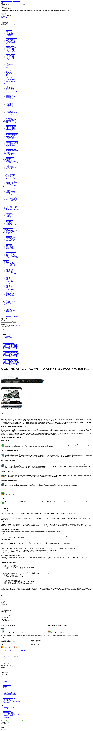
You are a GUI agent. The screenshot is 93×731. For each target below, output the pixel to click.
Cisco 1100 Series (9, 32)
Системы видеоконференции (9, 135)
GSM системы (6, 304)
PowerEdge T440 (9, 272)
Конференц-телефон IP (10, 163)
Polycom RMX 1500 (10, 154)
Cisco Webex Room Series (11, 137)
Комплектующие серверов (8, 291)
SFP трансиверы (9, 66)
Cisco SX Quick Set (10, 138)
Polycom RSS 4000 (9, 158)
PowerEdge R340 (9, 278)
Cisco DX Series (9, 139)
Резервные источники (10, 120)
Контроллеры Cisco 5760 (11, 127)
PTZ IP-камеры (9, 236)
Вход (2, 2)
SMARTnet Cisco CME (10, 255)
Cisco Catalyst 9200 (10, 55)
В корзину (3, 414)
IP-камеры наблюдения (8, 232)
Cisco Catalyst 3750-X (10, 54)
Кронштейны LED (10, 177)
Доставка (14, 1)
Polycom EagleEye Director (11, 183)
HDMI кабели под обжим (11, 178)
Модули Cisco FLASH (10, 79)
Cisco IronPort (6, 260)
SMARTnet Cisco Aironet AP (12, 258)
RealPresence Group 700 (11, 149)
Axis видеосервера (10, 242)
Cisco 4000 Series (9, 36)
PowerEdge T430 (9, 271)
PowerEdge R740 (9, 287)
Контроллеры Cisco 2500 (11, 123)
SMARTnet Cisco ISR (10, 253)
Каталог (6, 325)
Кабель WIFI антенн (10, 117)
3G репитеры (8, 308)
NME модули (8, 71)
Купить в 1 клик (4, 415)
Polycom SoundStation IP (11, 161)
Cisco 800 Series (9, 30)
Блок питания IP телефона (11, 199)
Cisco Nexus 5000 (9, 63)
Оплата (10, 1)
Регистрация (3, 16)
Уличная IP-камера (10, 248)
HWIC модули (9, 70)
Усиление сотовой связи (8, 700)
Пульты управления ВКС (11, 185)
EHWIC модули (9, 68)
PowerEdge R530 (9, 281)
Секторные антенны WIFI (11, 88)
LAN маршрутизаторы (10, 39)
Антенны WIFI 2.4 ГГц (10, 94)
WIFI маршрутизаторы (10, 41)
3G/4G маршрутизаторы (11, 42)
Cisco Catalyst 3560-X (10, 50)
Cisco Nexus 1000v (9, 64)
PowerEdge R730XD (10, 288)
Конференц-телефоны (7, 159)
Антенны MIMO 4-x (10, 99)
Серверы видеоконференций (9, 153)
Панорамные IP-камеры (11, 237)
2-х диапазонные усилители (12, 313)
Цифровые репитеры (10, 310)
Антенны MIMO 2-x (10, 97)
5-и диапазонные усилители (12, 316)
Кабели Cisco (8, 80)
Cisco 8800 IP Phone (10, 190)
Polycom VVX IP (9, 193)
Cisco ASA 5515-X (9, 214)
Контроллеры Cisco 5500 (11, 126)
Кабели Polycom (9, 184)
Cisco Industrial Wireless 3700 (12, 112)
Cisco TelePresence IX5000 (11, 144)
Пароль (22, 4)
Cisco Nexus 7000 (9, 62)
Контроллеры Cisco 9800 (11, 129)
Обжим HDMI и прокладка (9, 698)
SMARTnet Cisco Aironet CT (12, 257)
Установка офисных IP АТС (9, 696)
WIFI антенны (6, 83)
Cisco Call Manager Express (11, 206)
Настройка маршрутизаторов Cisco (10, 692)
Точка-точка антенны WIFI (11, 91)
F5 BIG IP (8, 302)
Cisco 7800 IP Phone (10, 189)
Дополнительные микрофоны (12, 166)
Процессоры (8, 292)
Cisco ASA (5, 208)
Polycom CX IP (9, 194)
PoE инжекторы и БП (10, 118)
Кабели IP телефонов (10, 202)
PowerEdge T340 (9, 270)
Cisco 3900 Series (9, 35)
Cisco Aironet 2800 (9, 104)
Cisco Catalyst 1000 (10, 46)
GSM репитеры (9, 307)
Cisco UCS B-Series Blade (11, 264)
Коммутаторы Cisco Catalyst (9, 44)
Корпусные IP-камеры (10, 239)
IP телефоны (5, 186)
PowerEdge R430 (9, 279)
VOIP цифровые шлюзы (11, 231)
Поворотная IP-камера (10, 247)
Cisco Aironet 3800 (9, 105)
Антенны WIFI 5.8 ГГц (10, 96)
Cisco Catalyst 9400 (10, 57)
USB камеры (8, 204)
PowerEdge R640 (9, 285)
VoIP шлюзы (5, 229)
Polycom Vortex (9, 173)
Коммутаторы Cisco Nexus (8, 60)
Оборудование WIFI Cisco (8, 707)
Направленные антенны (11, 86)
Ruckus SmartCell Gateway (11, 134)
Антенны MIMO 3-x (10, 98)
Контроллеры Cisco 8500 (11, 128)
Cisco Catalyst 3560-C (10, 51)
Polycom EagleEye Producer (11, 182)
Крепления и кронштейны (11, 119)
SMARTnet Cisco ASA (10, 254)
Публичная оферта (7, 685)
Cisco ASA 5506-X (9, 210)
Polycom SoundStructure (11, 171)
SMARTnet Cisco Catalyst (11, 252)
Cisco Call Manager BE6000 (11, 207)
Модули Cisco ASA (10, 225)
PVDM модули (9, 73)
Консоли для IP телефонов (11, 198)
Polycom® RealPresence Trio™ (12, 162)
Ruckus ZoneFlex (9, 114)
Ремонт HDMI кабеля (7, 699)
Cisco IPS (8, 226)
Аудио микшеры (6, 170)
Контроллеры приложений (9, 301)
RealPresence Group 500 (11, 147)
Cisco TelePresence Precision (11, 180)
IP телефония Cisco (7, 711)
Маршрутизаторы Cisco (8, 28)
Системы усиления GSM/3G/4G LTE (11, 714)
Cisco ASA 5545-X (9, 217)
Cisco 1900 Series (9, 33)
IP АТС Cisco (6, 205)
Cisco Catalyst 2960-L (10, 48)
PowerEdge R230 (9, 274)
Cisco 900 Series (9, 31)
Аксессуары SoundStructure (11, 174)
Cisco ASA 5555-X (9, 218)
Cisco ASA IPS (9, 223)
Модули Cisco (6, 65)
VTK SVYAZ (7, 717)
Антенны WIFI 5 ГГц (10, 93)
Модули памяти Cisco (10, 78)
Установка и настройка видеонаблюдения (12, 701)
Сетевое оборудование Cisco (9, 708)
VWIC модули (9, 74)
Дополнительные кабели (11, 167)
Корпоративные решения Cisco (9, 715)
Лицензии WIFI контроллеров (12, 131)
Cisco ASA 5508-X (9, 212)
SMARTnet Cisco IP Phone (11, 256)
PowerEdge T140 (9, 269)
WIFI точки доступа (7, 101)
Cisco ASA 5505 (9, 222)
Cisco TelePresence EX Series (12, 142)
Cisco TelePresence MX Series (12, 141)
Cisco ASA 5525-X (9, 216)
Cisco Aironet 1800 (9, 103)
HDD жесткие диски (10, 295)
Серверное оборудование (14, 325)
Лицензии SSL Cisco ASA (11, 224)
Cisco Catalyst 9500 (10, 58)
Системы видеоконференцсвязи (10, 695)
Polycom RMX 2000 (10, 155)
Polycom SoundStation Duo (11, 160)
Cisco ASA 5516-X (9, 215)
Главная (2, 325)
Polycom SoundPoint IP (10, 192)
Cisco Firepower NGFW (8, 228)
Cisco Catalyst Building (10, 59)
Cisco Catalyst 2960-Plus (11, 47)
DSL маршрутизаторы (10, 43)
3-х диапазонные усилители (12, 315)
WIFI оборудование (7, 115)
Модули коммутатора (10, 77)
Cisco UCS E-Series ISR (11, 265)
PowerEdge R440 (9, 280)
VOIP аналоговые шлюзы (11, 230)
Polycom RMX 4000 (10, 157)
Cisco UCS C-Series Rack (11, 263)
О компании (5, 681)
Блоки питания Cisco (10, 81)
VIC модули (8, 75)
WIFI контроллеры (7, 121)
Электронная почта (5, 4)
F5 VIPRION (8, 303)
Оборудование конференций (9, 175)
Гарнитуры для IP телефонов (12, 197)
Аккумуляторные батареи (11, 201)
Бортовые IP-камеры (10, 240)
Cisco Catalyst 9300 (10, 56)
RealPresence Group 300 (11, 146)
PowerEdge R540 (9, 283)
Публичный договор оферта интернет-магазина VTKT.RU (13, 650)
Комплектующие (9, 169)
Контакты (18, 1)
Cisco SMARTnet (6, 249)
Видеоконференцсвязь (8, 712)
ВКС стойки (8, 176)
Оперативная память (10, 293)
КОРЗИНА (3, 323)
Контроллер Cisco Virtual (11, 130)
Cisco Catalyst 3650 (10, 52)
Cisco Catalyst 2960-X (10, 49)
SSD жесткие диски (10, 294)
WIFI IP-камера (9, 244)
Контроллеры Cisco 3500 (11, 125)
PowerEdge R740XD (10, 289)
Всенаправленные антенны (11, 85)
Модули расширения (10, 296)
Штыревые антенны (10, 89)
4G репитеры (8, 309)
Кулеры (7, 300)
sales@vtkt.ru (3, 670)
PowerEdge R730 (9, 286)
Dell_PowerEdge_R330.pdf (7, 656)
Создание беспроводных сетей (9, 694)
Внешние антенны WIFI (11, 90)
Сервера (5, 261)
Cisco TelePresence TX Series (12, 143)
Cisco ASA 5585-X (9, 220)
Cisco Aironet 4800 (9, 106)
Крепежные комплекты (11, 82)
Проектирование (6, 702)
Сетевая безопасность (7, 709)
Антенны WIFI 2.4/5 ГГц (11, 95)
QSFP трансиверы (9, 67)
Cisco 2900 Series (9, 34)
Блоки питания (9, 168)
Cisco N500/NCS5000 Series (11, 38)
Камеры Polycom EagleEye (11, 181)
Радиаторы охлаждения (11, 299)
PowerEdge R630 (9, 284)
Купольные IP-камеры (10, 234)
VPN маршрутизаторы (10, 40)
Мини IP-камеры (9, 238)
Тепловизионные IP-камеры (12, 241)
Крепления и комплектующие (12, 200)
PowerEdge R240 (9, 276)
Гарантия (7, 1)
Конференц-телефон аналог (11, 165)
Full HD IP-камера (9, 246)
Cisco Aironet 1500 (9, 111)
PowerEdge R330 (9, 277)
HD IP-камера (9, 245)
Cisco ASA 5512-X (9, 213)
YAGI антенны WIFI (10, 87)
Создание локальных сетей (9, 693)
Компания (3, 1)
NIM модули (8, 72)
